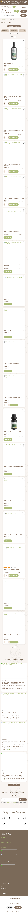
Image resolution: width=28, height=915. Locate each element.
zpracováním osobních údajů (11, 802)
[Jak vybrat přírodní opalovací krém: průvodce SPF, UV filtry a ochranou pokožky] (14, 670)
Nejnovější (5, 30)
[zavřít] (26, 1)
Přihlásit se (22, 799)
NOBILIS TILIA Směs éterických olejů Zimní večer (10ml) (13, 131)
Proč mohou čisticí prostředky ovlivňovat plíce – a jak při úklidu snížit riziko (14, 713)
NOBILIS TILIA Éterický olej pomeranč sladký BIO (14, 501)
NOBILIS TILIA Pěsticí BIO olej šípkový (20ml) (12, 97)
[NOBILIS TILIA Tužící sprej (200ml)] (14, 555)
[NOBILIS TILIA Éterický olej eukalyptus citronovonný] (14, 252)
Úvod (2, 19)
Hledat (23, 15)
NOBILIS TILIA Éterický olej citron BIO (12, 431)
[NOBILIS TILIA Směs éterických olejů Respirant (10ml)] (14, 152)
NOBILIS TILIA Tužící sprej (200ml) (11, 569)
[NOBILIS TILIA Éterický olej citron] (14, 219)
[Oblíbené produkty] (15, 11)
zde (19, 911)
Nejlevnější (14, 30)
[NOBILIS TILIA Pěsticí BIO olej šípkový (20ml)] (14, 84)
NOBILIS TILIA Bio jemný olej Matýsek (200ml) (12, 635)
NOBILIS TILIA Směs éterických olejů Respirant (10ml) (12, 165)
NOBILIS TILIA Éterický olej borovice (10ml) (14, 198)
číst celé (8, 690)
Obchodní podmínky (5, 840)
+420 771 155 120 (4, 6)
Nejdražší (22, 30)
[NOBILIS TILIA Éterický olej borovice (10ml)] (14, 186)
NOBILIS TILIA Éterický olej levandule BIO (13, 466)
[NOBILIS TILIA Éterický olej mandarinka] (14, 590)
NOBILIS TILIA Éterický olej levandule (12, 298)
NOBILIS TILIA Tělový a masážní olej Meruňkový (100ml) (12, 63)
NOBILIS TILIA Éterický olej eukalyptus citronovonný (12, 264)
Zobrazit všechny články (14, 784)
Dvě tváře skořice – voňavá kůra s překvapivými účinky (13, 773)
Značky (5, 19)
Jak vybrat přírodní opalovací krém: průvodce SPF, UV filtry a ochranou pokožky (13, 683)
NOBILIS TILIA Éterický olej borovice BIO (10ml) (13, 398)
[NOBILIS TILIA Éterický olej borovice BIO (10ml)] (14, 385)
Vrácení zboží (3, 845)
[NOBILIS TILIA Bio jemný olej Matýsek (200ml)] (14, 623)
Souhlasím (18, 907)
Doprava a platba (4, 837)
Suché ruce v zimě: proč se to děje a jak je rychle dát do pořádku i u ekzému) (13, 742)
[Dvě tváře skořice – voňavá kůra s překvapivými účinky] (14, 760)
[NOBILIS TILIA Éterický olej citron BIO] (14, 419)
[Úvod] (6, 11)
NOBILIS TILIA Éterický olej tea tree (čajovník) (12, 364)
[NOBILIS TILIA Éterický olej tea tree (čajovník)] (14, 351)
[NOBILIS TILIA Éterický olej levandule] (14, 286)
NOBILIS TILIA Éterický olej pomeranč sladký (14, 331)
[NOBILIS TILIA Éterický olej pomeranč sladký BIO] (14, 488)
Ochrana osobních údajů (6, 842)
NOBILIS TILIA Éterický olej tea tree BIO (13, 534)
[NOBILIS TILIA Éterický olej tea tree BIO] (14, 522)
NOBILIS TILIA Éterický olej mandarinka (13, 602)
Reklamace (3, 847)
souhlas (19, 901)
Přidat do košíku (13, 69)
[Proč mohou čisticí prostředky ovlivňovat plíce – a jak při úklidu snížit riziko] (14, 701)
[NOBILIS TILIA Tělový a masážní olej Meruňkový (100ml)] (14, 50)
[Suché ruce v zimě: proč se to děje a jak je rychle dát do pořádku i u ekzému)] (14, 730)
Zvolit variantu (8, 237)
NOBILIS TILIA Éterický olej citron (11, 231)
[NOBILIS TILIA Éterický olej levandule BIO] (14, 454)
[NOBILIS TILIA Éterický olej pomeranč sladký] (14, 319)
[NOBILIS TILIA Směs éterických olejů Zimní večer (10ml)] (14, 118)
